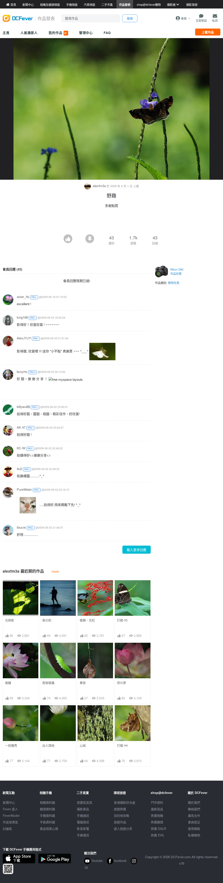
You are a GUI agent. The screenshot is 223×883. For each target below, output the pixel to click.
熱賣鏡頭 (157, 822)
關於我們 (194, 802)
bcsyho (22, 371)
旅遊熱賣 (120, 809)
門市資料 (157, 802)
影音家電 (83, 828)
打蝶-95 (122, 620)
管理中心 (86, 32)
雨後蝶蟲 (48, 683)
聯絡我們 (194, 809)
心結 (83, 745)
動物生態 (173, 283)
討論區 (7, 828)
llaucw (21, 527)
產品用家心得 (49, 828)
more (55, 571)
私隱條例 (194, 835)
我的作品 (58, 32)
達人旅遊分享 (123, 828)
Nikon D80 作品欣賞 (176, 271)
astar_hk (23, 296)
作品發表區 (10, 822)
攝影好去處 (124, 802)
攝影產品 (83, 809)
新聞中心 (9, 802)
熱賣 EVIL (157, 835)
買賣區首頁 (84, 802)
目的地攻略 (121, 815)
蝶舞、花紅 (87, 620)
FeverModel (11, 815)
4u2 (19, 468)
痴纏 (8, 683)
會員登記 (194, 822)
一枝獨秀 (11, 745)
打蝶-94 (122, 745)
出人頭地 (48, 745)
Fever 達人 (10, 809)
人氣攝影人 (29, 32)
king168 (22, 317)
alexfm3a (99, 185)
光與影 (9, 620)
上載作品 (208, 32)
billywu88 (23, 406)
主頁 (6, 32)
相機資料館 (47, 802)
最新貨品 (157, 809)
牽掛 (83, 683)
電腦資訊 (83, 822)
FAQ (107, 32)
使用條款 (194, 828)
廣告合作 (194, 815)
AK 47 (21, 427)
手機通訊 (83, 815)
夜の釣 (46, 620)
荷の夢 (121, 683)
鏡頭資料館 (47, 809)
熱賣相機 (157, 815)
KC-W (21, 448)
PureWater (24, 489)
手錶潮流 (83, 835)
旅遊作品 (120, 822)
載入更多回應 (136, 549)
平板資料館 (47, 822)
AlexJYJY (24, 338)
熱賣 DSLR (158, 828)
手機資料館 (47, 815)
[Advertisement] (111, 222)
